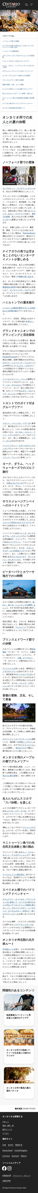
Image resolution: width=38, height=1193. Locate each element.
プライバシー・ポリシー (22, 1176)
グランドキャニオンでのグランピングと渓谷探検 (18, 56)
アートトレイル (9, 668)
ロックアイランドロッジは (23, 924)
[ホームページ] (11, 5)
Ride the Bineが (29, 233)
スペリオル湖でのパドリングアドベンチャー (17, 103)
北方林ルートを (9, 949)
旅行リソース (7, 1129)
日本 (4, 1145)
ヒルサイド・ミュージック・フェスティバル (19, 363)
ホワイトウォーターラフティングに (17, 739)
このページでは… (8, 36)
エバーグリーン (14, 542)
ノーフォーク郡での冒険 (10, 41)
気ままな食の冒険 (10, 775)
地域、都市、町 (8, 1125)
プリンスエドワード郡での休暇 (13, 80)
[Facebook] (4, 1169)
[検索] (26, 4)
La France (6, 1156)
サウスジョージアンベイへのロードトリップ (17, 71)
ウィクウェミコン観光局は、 (14, 874)
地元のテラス (21, 748)
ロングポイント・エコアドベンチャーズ (19, 188)
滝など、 (31, 321)
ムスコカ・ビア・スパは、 (17, 811)
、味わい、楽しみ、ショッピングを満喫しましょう (19, 605)
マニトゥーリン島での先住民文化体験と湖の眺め (18, 98)
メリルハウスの (25, 674)
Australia (15, 1156)
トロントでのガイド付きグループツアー (16, 61)
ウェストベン (20, 627)
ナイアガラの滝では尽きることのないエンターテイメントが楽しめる (18, 46)
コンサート (7, 219)
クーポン (5, 1133)
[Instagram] (9, 1169)
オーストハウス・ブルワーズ (22, 290)
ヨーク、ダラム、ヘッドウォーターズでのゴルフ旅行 (18, 66)
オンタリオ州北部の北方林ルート (13, 108)
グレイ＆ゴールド (19, 556)
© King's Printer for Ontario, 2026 (14, 1188)
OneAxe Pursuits (9, 357)
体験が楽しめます (26, 276)
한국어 (10, 1145)
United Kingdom (20, 1150)
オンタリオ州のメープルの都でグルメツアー (17, 89)
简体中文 (18, 1145)
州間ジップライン (26, 742)
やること (5, 1122)
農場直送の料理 (9, 287)
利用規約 (5, 1176)
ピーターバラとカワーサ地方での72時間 (16, 75)
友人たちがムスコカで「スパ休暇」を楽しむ (17, 93)
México (24, 1156)
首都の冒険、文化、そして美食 (13, 84)
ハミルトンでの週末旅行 (10, 51)
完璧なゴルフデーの (14, 483)
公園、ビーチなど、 (25, 658)
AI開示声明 (6, 1181)
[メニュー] (31, 4)
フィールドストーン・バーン (14, 379)
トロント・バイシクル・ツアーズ (16, 423)
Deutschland (7, 1150)
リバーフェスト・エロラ (21, 365)
